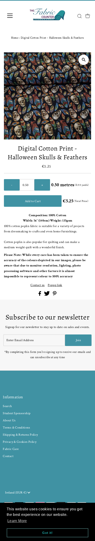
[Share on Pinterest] (54, 295)
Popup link (55, 285)
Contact (8, 456)
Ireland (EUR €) (16, 492)
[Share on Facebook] (40, 295)
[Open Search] (79, 16)
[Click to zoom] (83, 60)
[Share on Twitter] (47, 295)
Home (14, 38)
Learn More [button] (17, 521)
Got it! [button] (47, 533)
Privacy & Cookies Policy (19, 442)
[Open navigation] (14, 15)
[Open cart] (87, 15)
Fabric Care (11, 449)
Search (7, 406)
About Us (9, 420)
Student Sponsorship (16, 413)
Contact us (37, 285)
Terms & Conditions (16, 427)
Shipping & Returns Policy (20, 434)
